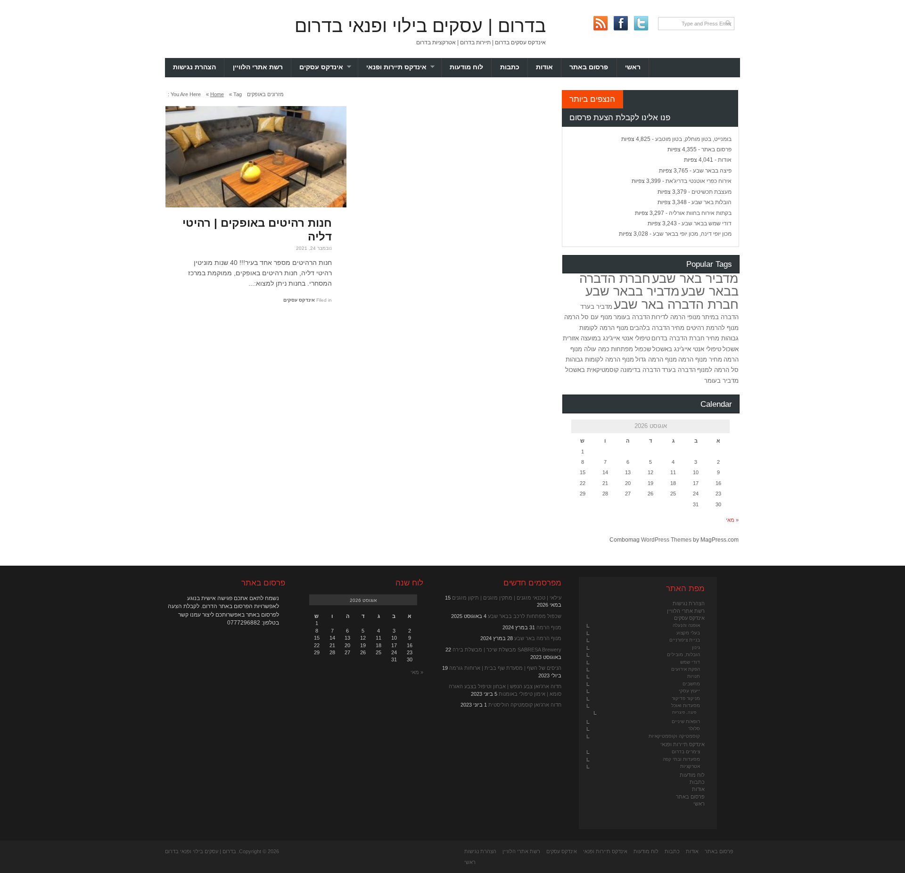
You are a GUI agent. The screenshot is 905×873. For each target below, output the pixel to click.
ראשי (633, 67)
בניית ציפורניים (684, 639)
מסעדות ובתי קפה (681, 759)
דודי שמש (690, 662)
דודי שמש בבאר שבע (707, 223)
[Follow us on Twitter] (641, 23)
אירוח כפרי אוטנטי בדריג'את (699, 181)
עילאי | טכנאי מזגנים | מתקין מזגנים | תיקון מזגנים (506, 598)
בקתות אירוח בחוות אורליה (700, 213)
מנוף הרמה (548, 627)
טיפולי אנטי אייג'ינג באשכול (686, 349)
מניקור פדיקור (686, 698)
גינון (696, 647)
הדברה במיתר (720, 317)
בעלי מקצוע (688, 632)
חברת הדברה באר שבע (676, 304)
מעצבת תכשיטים (711, 192)
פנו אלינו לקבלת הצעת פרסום (619, 117)
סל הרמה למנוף (718, 369)
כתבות (509, 67)
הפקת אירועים (685, 669)
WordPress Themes (666, 539)
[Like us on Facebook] (620, 23)
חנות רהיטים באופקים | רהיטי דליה (257, 229)
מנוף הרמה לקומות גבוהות (600, 359)
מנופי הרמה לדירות (675, 317)
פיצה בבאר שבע (712, 170)
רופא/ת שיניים (686, 721)
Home (217, 94)
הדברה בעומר (632, 317)
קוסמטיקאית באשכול (592, 369)
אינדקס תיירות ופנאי (404, 67)
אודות (544, 67)
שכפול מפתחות (631, 349)
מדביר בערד (596, 306)
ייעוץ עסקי (689, 690)
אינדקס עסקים (328, 67)
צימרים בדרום (686, 751)
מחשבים (691, 683)
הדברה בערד (679, 369)
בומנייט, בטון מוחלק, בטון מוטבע (693, 139)
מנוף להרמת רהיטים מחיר (705, 327)
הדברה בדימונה (640, 369)
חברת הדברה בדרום (678, 338)
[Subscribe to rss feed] (600, 23)
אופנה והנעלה (686, 625)
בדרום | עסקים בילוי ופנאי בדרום (420, 26)
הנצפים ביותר (592, 99)
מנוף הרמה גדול (656, 359)
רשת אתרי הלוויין (258, 67)
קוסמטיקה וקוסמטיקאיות (674, 736)
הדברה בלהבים (650, 327)
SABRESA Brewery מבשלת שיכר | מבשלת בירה (506, 649)
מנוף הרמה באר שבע (537, 638)
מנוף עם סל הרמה (588, 317)
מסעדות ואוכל (685, 705)
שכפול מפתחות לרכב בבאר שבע (524, 616)
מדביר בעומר (721, 380)
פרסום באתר (588, 67)
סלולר (694, 728)
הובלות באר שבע (711, 202)
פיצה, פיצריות (684, 712)
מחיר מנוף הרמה (700, 359)
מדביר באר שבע (695, 279)
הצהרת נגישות (194, 67)
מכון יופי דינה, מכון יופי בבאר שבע (692, 234)
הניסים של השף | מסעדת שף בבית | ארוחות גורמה (505, 668)
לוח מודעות (466, 67)
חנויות (693, 676)
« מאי (732, 520)
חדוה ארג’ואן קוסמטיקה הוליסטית (524, 705)
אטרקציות (690, 766)
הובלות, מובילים (683, 654)
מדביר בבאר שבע (632, 291)
